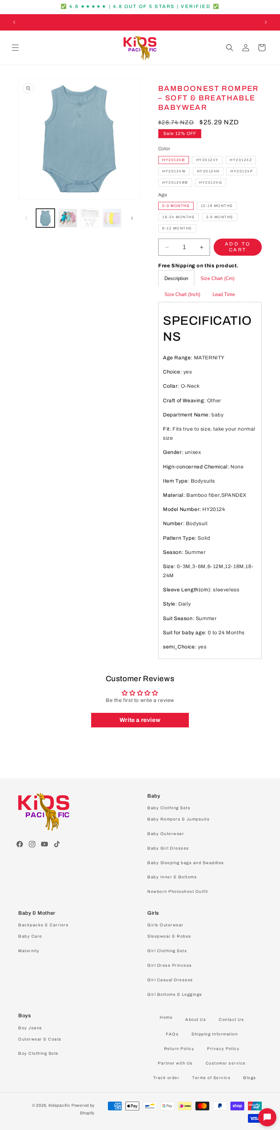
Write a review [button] (140, 720)
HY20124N (208, 171)
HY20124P (241, 171)
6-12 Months (177, 228)
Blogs (249, 1077)
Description (176, 278)
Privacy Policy (223, 1048)
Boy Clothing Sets (38, 1053)
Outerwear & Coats (40, 1039)
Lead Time (224, 294)
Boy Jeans (30, 1028)
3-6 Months (219, 217)
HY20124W (174, 171)
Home (166, 1017)
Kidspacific (59, 1105)
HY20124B (173, 160)
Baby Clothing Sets (168, 808)
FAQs (172, 1034)
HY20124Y (207, 160)
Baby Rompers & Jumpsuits (178, 819)
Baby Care (30, 936)
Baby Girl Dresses (168, 848)
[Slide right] (132, 218)
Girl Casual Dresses (170, 980)
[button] (15, 48)
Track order (166, 1077)
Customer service (226, 1063)
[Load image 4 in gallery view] (112, 218)
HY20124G (210, 182)
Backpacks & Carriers (43, 925)
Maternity (29, 951)
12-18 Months (217, 206)
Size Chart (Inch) (182, 294)
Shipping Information (214, 1034)
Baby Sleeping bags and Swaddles (185, 863)
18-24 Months (178, 217)
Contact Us (231, 1019)
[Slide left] (26, 218)
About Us (195, 1019)
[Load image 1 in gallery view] (45, 218)
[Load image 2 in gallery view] (67, 218)
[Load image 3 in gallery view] (90, 218)
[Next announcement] (266, 22)
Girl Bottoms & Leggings (174, 994)
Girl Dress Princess (169, 965)
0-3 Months (176, 206)
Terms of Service (211, 1077)
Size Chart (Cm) (217, 278)
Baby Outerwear (165, 833)
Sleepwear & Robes (169, 936)
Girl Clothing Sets (167, 951)
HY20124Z (241, 160)
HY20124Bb (175, 182)
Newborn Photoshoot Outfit (177, 891)
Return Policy (179, 1048)
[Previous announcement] (14, 22)
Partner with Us (175, 1063)
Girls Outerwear (165, 925)
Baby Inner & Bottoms (172, 877)
